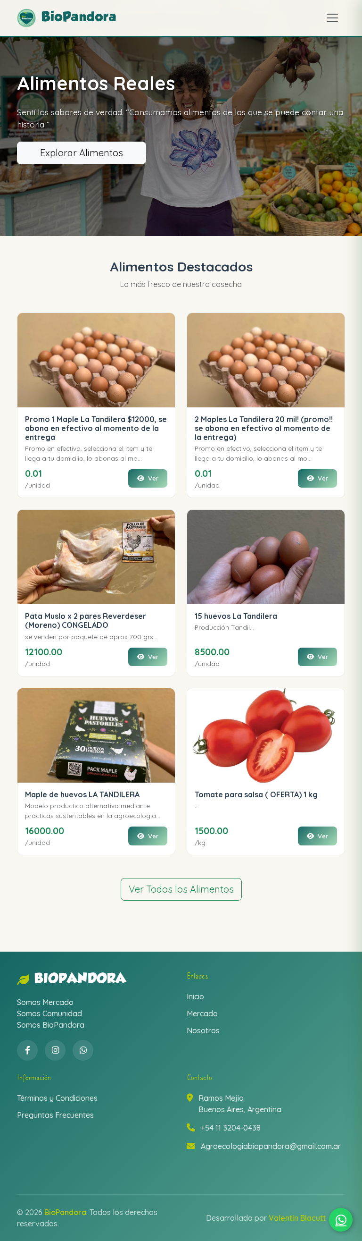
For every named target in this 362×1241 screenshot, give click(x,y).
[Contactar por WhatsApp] (341, 1220)
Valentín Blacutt (297, 1218)
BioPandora (80, 979)
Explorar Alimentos (81, 153)
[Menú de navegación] (332, 18)
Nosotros (203, 1030)
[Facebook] (27, 1050)
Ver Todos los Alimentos (181, 889)
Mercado (202, 1013)
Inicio (195, 996)
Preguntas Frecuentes (55, 1115)
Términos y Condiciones (57, 1098)
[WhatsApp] (83, 1050)
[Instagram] (55, 1050)
